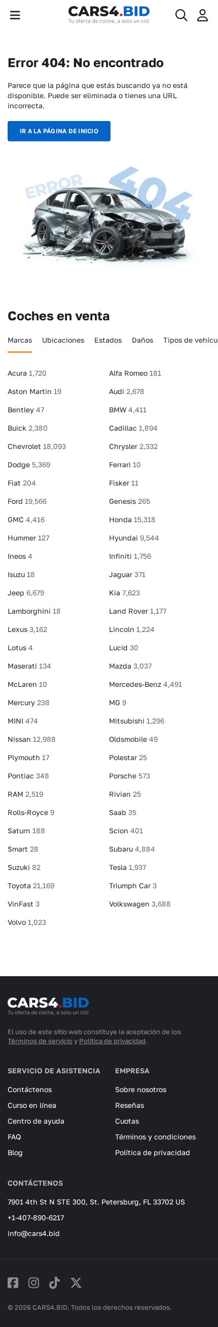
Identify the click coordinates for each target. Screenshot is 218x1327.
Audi (126, 391)
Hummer (28, 537)
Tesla (127, 867)
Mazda (130, 665)
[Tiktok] (54, 1282)
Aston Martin (34, 391)
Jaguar (127, 574)
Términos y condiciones (155, 1136)
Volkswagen (140, 903)
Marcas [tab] (20, 340)
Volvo (27, 922)
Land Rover (137, 611)
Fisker (123, 482)
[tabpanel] (109, 652)
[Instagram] (33, 1282)
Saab (122, 812)
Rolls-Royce (31, 812)
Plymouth (28, 757)
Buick (28, 428)
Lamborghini (34, 611)
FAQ (14, 1136)
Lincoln (132, 629)
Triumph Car (133, 885)
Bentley (26, 409)
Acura (27, 373)
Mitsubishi (136, 720)
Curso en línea (32, 1105)
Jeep (26, 592)
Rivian (125, 794)
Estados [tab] (108, 340)
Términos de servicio (40, 1041)
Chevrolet (37, 446)
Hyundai (134, 537)
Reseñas (129, 1105)
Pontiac (28, 775)
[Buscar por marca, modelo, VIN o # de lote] (181, 15)
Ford (27, 501)
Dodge (29, 464)
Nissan (32, 739)
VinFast (24, 903)
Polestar (128, 757)
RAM (25, 794)
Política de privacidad (112, 1041)
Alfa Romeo (135, 373)
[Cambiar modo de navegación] (15, 15)
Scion (126, 830)
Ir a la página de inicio (59, 131)
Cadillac (133, 428)
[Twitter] (76, 1282)
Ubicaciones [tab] (63, 340)
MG (117, 702)
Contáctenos (30, 1089)
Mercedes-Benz (145, 684)
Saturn (26, 830)
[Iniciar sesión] (202, 15)
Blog (15, 1152)
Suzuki (24, 867)
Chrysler (133, 446)
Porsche (129, 775)
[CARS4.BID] (48, 1011)
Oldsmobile (133, 739)
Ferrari (125, 464)
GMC (26, 519)
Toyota (31, 885)
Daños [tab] (142, 340)
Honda (132, 519)
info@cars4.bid (34, 1233)
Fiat (22, 482)
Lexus (27, 629)
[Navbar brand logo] (109, 15)
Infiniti (130, 556)
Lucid (123, 647)
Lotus (20, 647)
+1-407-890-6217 (36, 1217)
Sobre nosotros (140, 1089)
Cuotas (127, 1121)
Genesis (129, 501)
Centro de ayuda (36, 1121)
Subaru (132, 849)
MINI (23, 720)
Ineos (20, 556)
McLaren (27, 684)
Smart (23, 849)
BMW (128, 409)
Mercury (29, 702)
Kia (124, 592)
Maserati (29, 665)
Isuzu (21, 574)
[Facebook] (13, 1282)
